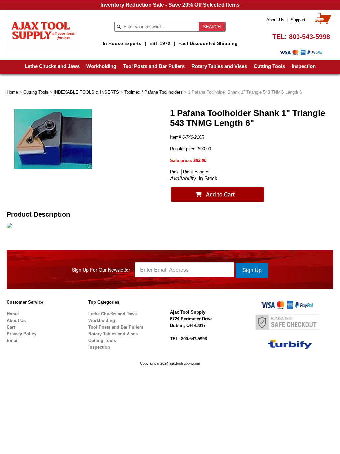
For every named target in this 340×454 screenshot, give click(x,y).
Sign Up (252, 270)
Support (298, 19)
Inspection (304, 66)
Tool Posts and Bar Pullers (154, 66)
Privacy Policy (21, 333)
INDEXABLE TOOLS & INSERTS (86, 92)
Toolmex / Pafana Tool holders (153, 92)
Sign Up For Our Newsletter (101, 269)
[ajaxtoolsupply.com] (43, 30)
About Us (275, 19)
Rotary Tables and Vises (219, 66)
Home (12, 92)
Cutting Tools (269, 66)
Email (13, 340)
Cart (11, 327)
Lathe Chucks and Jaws (52, 66)
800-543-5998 (309, 36)
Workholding (101, 66)
